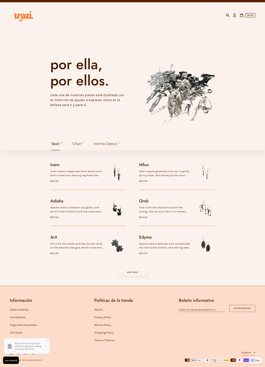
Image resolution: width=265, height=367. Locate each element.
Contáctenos (18, 317)
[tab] (57, 143)
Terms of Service (104, 340)
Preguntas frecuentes (23, 325)
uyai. (19, 360)
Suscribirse (242, 308)
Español (246, 352)
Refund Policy (102, 325)
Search (98, 309)
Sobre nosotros (19, 309)
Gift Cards (16, 332)
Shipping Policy (103, 332)
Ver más (132, 272)
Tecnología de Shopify (32, 360)
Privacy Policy (102, 317)
